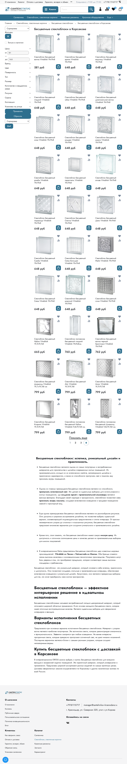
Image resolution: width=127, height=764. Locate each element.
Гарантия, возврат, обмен (15, 743)
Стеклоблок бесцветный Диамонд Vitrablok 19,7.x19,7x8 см (44, 384)
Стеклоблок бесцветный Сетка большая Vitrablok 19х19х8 (75, 261)
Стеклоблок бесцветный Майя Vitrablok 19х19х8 (105, 259)
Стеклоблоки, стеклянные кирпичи (42, 17)
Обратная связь (11, 748)
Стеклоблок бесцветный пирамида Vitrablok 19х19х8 (44, 220)
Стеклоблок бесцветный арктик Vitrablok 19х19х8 (75, 59)
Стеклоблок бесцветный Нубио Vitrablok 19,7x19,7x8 (44, 341)
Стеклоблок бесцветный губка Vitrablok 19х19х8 (75, 98)
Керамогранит (39, 752)
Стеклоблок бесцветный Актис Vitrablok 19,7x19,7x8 (105, 384)
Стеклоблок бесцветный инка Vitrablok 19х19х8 (44, 138)
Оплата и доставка (35, 2)
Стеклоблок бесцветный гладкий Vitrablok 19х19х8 (44, 100)
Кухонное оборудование (93, 17)
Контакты (8, 709)
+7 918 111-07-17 (111, 2)
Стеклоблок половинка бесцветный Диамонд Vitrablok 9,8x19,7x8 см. (105, 424)
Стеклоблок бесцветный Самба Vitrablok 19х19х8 (44, 261)
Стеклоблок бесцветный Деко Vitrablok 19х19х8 (105, 219)
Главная (8, 23)
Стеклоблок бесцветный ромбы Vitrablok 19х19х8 (44, 180)
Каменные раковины (70, 17)
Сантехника (19, 17)
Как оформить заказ (12, 735)
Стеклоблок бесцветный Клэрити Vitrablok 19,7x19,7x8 (44, 424)
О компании (10, 2)
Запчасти (38, 748)
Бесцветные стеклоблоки (62, 23)
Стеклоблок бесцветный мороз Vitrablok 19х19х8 (105, 140)
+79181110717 (73, 705)
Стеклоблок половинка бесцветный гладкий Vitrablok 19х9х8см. (75, 341)
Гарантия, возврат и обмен (56, 2)
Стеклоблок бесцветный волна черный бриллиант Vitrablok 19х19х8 (105, 342)
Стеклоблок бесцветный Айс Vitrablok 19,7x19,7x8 (75, 384)
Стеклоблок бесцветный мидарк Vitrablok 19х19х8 (75, 140)
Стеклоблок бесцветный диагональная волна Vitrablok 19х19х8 (105, 100)
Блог (7, 725)
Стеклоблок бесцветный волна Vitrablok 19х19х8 (44, 58)
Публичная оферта (12, 713)
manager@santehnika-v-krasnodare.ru (100, 705)
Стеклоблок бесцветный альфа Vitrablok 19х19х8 (105, 179)
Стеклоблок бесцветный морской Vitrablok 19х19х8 (75, 301)
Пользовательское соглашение (17, 717)
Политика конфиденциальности (17, 721)
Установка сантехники (13, 752)
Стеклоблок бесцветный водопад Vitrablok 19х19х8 (105, 59)
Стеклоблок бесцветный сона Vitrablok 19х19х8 (105, 299)
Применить (18, 111)
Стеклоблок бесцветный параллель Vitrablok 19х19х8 (75, 180)
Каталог (21, 2)
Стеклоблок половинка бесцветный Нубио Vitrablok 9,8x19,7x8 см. (75, 424)
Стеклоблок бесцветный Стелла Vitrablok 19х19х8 (75, 220)
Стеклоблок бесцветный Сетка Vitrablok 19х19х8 (44, 299)
